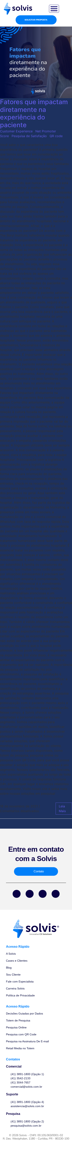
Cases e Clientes (16, 960)
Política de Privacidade (20, 995)
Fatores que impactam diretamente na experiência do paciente (34, 113)
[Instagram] (43, 894)
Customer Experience (16, 131)
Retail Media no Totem (20, 1048)
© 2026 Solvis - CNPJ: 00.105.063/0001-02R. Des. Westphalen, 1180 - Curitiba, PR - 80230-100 (36, 1136)
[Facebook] (17, 894)
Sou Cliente (13, 974)
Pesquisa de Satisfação (29, 136)
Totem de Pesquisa (18, 1020)
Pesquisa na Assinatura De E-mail (27, 1041)
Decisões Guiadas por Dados (24, 1013)
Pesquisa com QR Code (21, 1034)
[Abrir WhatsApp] (62, 1146)
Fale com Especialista (20, 981)
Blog (9, 967)
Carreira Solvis (15, 988)
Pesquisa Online (16, 1027)
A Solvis (11, 953)
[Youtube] (56, 894)
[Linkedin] (30, 894)
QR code (56, 136)
